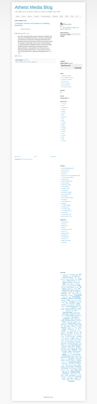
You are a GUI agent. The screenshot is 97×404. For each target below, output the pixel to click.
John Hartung (76, 332)
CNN (66, 16)
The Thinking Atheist (66, 210)
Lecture (63, 113)
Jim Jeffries (79, 331)
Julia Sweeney (68, 335)
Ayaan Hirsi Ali (71, 280)
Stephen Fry (34, 61)
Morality (78, 346)
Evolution (64, 127)
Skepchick (64, 203)
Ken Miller (79, 335)
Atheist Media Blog (34, 7)
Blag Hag (64, 173)
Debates (55, 16)
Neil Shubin (69, 352)
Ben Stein (77, 284)
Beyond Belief (73, 285)
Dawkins (64, 129)
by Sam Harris (65, 81)
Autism (64, 280)
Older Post (53, 156)
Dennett (63, 135)
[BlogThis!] (17, 60)
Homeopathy (67, 326)
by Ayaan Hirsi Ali (66, 85)
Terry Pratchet (79, 375)
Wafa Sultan (77, 379)
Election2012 (78, 315)
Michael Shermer (73, 344)
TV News (64, 103)
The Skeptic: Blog (66, 208)
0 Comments (25, 59)
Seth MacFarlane (73, 368)
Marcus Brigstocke (69, 341)
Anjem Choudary (70, 279)
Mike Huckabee (68, 345)
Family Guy (77, 318)
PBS (72, 356)
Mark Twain (64, 342)
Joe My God (64, 190)
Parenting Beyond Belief (67, 197)
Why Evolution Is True (67, 216)
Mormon (64, 348)
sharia (79, 368)
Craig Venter (64, 302)
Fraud (75, 322)
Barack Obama (68, 282)
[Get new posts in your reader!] (66, 24)
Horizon (73, 326)
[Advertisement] (35, 151)
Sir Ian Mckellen (67, 369)
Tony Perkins (70, 378)
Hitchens (64, 131)
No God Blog (65, 195)
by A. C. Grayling (66, 83)
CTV (64, 303)
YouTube (64, 140)
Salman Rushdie (73, 365)
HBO (76, 324)
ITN (76, 328)
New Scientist (76, 352)
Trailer (76, 378)
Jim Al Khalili (72, 331)
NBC (70, 351)
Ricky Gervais (72, 363)
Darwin (78, 305)
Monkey (64, 346)
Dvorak (19, 56)
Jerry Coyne (77, 329)
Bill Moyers (70, 288)
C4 (76, 16)
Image (69, 328)
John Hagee (70, 332)
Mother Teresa (71, 348)
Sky (72, 369)
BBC (61, 16)
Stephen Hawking (75, 372)
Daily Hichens (65, 225)
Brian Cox (78, 290)
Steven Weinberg (73, 373)
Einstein (63, 315)
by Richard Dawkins (66, 75)
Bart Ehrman (77, 282)
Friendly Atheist (65, 186)
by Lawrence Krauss (66, 86)
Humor (30, 16)
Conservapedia (78, 300)
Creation (72, 302)
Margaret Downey (78, 341)
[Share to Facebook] (20, 60)
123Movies (64, 242)
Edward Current (75, 314)
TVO (64, 379)
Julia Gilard (76, 333)
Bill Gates (77, 287)
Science (36, 16)
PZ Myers (78, 359)
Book (63, 137)
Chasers (71, 295)
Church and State (74, 298)
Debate (29, 61)
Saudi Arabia (70, 366)
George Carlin (64, 323)
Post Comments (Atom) (27, 159)
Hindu (80, 324)
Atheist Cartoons (66, 170)
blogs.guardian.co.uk (23, 33)
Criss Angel (78, 302)
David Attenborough (72, 306)
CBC (69, 293)
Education (65, 314)
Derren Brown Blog (66, 184)
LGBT (72, 338)
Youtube (71, 381)
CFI (80, 293)
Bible (79, 285)
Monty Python (71, 346)
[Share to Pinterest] (22, 60)
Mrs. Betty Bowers (65, 350)
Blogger (51, 397)
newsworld (70, 354)
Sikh (62, 369)
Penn (76, 356)
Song (63, 139)
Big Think (64, 223)
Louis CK (67, 339)
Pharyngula (64, 199)
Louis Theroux (73, 339)
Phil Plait (77, 357)
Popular (70, 63)
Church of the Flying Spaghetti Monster (71, 175)
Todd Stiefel (63, 378)
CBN (73, 293)
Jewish (63, 126)
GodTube (79, 323)
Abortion (65, 276)
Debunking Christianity (67, 181)
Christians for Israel (66, 297)
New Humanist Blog (66, 194)
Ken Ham (74, 335)
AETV (70, 276)
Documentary (65, 107)
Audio (80, 279)
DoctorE (63, 227)
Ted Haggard (72, 375)
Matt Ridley (78, 342)
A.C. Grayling (71, 274)
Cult (67, 303)
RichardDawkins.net (66, 201)
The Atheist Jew (65, 207)
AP (76, 279)
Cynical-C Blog (65, 179)
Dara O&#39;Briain (71, 305)
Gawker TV (64, 231)
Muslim (63, 124)
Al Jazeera (76, 276)
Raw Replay (64, 235)
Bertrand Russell (65, 285)
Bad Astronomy (65, 171)
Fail (72, 319)
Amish (75, 277)
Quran (63, 360)
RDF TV (68, 360)
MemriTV (64, 344)
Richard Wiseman (64, 363)
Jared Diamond (70, 329)
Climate (63, 300)
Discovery (68, 310)
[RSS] (61, 27)
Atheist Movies (65, 222)
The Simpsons (70, 376)
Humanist (79, 326)
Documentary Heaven (67, 229)
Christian (64, 122)
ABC (80, 274)
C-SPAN (70, 291)
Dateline (63, 306)
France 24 (69, 322)
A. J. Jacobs (63, 274)
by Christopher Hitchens (67, 77)
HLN (62, 326)
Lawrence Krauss (70, 336)
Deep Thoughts (65, 183)
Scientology (64, 368)
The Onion (63, 376)
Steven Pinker (65, 373)
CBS (77, 293)
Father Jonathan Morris (68, 320)
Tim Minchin (78, 376)
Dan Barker (72, 303)
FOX (72, 16)
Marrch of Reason (71, 342)
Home (17, 16)
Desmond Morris (77, 309)
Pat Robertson (66, 356)
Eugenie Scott (67, 317)
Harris (63, 133)
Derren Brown (69, 309)
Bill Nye (75, 288)
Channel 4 (64, 116)
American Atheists (67, 277)
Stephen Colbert (75, 371)
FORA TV (79, 320)
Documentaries (45, 16)
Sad (66, 365)
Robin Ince (79, 363)
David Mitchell (67, 308)
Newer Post (17, 156)
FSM (79, 322)
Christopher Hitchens (22, 61)
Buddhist (65, 291)
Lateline (62, 336)
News (23, 16)
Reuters (79, 360)
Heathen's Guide (66, 188)
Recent (66, 63)
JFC (67, 331)
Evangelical (75, 317)
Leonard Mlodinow (65, 338)
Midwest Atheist (65, 233)
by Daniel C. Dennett (67, 79)
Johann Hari (63, 332)
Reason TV (73, 360)
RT (63, 365)
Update (68, 379)
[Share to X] (19, 60)
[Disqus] (35, 85)
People (62, 63)
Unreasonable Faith (66, 214)
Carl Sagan (76, 291)
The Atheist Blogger (66, 205)
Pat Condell (77, 355)
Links (77, 338)
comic (72, 300)
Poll (66, 359)
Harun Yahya (71, 324)
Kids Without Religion (67, 192)
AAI (77, 274)
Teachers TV (65, 238)
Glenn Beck (72, 323)
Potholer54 (71, 359)
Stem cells (67, 371)
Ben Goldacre (70, 284)
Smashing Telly (65, 236)
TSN (80, 378)
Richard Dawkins (74, 362)
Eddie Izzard (77, 312)
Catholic (64, 293)
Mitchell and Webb (76, 345)
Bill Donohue (70, 287)
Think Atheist (65, 212)
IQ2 (73, 328)
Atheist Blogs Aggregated (68, 168)
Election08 (70, 315)
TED (66, 375)
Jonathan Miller (69, 333)
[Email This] (16, 60)
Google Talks (63, 324)
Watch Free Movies (66, 240)
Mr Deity (78, 348)
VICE (72, 379)
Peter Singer (71, 357)
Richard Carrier (64, 362)
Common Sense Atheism (67, 177)
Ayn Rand (78, 280)
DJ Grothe (74, 310)
